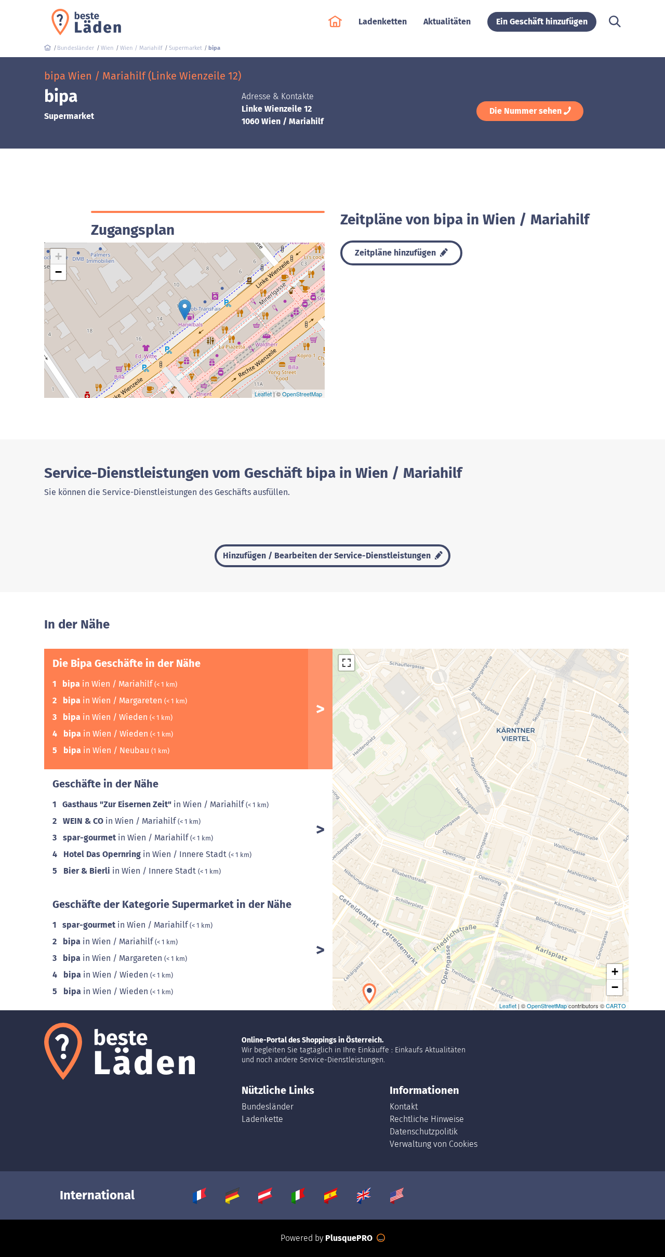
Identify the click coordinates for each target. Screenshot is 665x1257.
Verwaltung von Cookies (433, 1144)
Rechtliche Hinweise (427, 1119)
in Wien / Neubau (107, 750)
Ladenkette (262, 1119)
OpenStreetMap (302, 394)
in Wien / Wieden (106, 717)
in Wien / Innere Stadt (146, 854)
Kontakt (404, 1107)
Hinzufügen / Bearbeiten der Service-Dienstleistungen (328, 555)
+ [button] (58, 256)
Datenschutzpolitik (424, 1131)
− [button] (58, 271)
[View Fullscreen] (346, 663)
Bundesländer (268, 1107)
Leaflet (263, 394)
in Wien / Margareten (113, 700)
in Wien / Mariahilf (108, 684)
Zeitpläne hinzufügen (396, 253)
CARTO (616, 1005)
